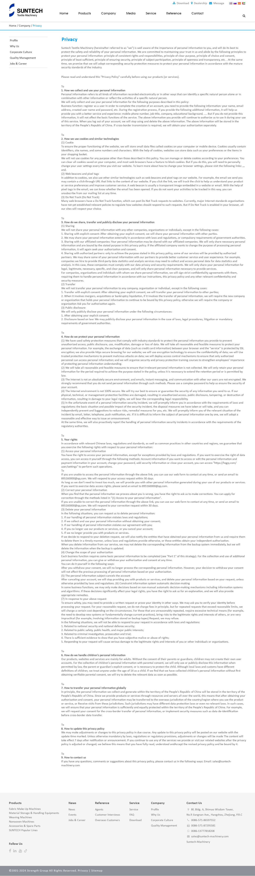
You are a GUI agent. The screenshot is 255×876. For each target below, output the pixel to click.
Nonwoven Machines (21, 821)
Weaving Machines (20, 817)
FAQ (131, 814)
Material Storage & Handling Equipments (34, 813)
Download (182, 3)
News (72, 809)
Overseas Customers (107, 820)
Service (151, 13)
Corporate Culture (21, 52)
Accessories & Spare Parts (24, 826)
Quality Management (23, 57)
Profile (14, 40)
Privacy (83, 870)
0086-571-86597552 (203, 820)
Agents (99, 809)
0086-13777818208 (202, 831)
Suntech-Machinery (198, 841)
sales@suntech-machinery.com (210, 836)
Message (218, 3)
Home (64, 13)
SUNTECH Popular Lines (23, 830)
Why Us (14, 46)
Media (131, 13)
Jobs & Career (18, 63)
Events (72, 814)
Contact (197, 13)
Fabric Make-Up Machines (25, 809)
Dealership (200, 3)
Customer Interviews (107, 814)
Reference (173, 13)
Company (108, 13)
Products (84, 13)
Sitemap (96, 870)
